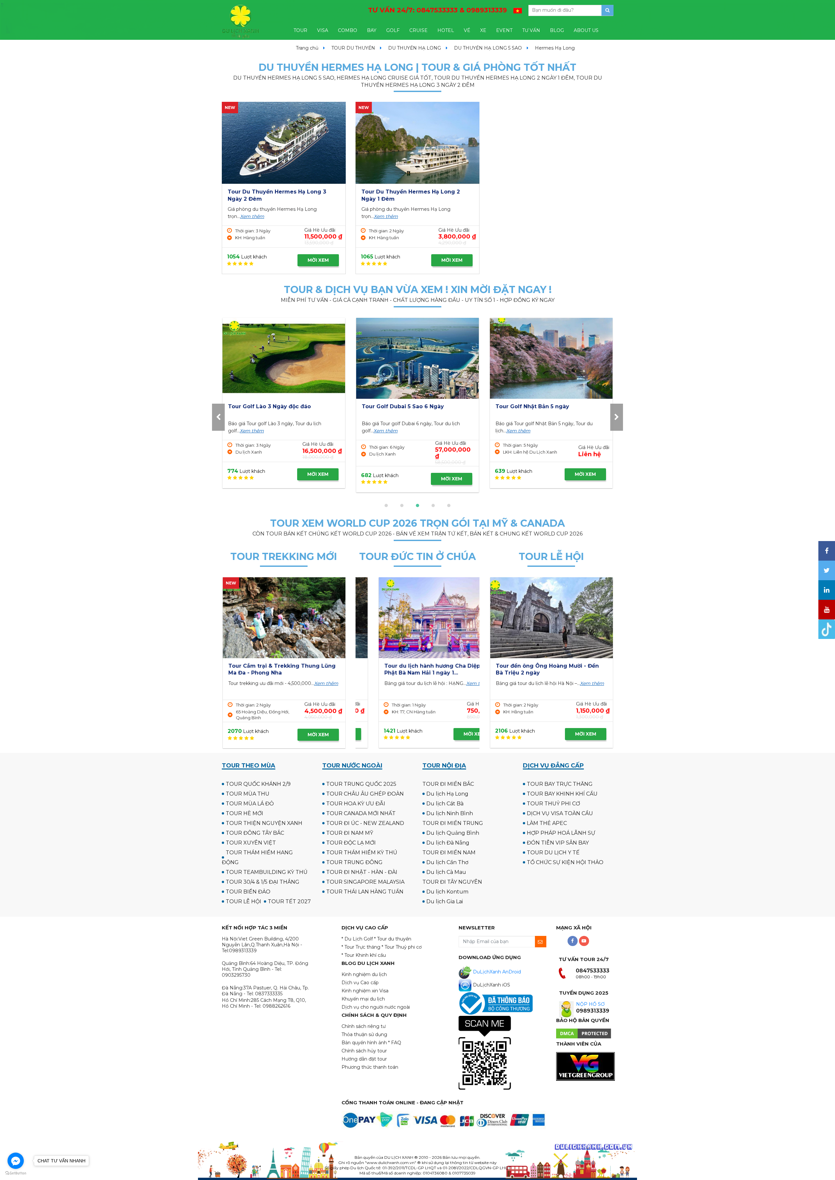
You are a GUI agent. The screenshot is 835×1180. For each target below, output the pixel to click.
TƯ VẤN (531, 30)
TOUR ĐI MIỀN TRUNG (452, 823)
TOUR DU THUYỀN (353, 48)
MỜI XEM (318, 260)
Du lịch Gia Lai (444, 901)
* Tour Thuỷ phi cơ (402, 947)
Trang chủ (307, 48)
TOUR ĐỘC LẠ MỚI (351, 843)
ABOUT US (586, 30)
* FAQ (394, 1043)
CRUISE (418, 30)
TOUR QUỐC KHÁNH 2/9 (258, 784)
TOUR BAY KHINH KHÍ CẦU (562, 794)
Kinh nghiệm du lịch (364, 974)
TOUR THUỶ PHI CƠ (553, 803)
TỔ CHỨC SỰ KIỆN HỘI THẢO (565, 862)
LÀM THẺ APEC (547, 823)
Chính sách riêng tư (364, 1026)
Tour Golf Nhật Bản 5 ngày (265, 406)
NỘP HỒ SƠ (590, 1004)
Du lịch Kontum (447, 892)
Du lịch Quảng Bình (452, 833)
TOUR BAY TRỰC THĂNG (560, 784)
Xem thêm (252, 216)
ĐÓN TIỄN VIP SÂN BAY (558, 843)
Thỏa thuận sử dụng (364, 1034)
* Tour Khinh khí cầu (364, 955)
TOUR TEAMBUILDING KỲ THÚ (267, 872)
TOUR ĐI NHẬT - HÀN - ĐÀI (361, 872)
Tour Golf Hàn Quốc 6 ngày (400, 406)
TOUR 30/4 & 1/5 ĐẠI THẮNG (262, 882)
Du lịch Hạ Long (447, 794)
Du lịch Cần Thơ (447, 862)
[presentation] (218, 417)
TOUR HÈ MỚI (244, 813)
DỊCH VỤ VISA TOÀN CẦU (560, 813)
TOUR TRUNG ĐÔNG (354, 862)
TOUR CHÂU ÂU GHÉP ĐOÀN (365, 794)
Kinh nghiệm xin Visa (365, 991)
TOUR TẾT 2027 (289, 901)
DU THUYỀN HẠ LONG (414, 48)
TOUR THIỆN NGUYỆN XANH (264, 823)
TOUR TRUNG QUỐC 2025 (361, 784)
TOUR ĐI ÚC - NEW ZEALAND (365, 823)
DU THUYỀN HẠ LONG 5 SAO (488, 48)
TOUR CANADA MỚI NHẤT (361, 813)
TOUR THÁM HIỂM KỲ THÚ (361, 852)
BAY (371, 30)
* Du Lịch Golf (357, 939)
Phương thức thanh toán (370, 1067)
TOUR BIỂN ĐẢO (248, 892)
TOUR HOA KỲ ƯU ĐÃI (355, 803)
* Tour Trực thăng (361, 947)
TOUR (300, 30)
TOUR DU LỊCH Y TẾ (553, 852)
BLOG (557, 30)
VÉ (467, 30)
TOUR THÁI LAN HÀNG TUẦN (364, 892)
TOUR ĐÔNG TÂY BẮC (255, 833)
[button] (386, 505)
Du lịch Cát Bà (444, 803)
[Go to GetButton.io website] (15, 1173)
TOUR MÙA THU (247, 794)
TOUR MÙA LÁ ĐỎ (250, 803)
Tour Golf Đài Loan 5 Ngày (532, 406)
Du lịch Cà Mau (446, 872)
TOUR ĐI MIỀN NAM (449, 852)
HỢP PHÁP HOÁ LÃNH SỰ (561, 833)
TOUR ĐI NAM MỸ (349, 833)
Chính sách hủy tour (364, 1051)
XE (483, 30)
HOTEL (445, 30)
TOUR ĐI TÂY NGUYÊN (452, 882)
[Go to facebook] (16, 1161)
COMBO (347, 30)
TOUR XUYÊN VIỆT (251, 843)
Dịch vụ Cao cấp (360, 983)
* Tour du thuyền (392, 939)
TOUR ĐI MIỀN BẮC (448, 784)
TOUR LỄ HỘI (243, 901)
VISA (322, 30)
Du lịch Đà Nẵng (447, 843)
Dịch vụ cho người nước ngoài (376, 1007)
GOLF (393, 30)
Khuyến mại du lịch (363, 999)
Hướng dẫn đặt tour (364, 1059)
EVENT (504, 30)
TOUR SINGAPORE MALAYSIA (365, 882)
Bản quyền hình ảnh (364, 1043)
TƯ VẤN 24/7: (437, 10)
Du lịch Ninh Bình (449, 813)
